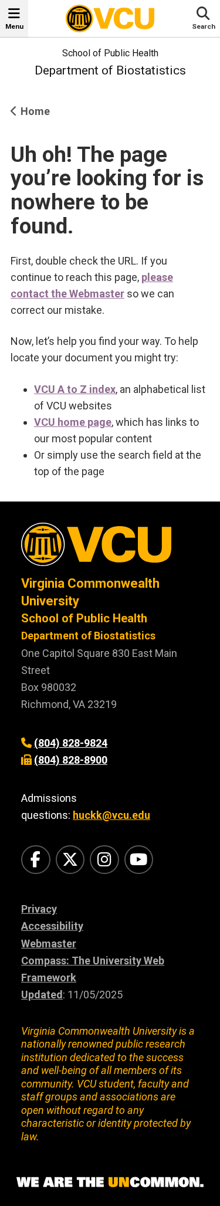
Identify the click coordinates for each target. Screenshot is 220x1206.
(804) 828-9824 (70, 743)
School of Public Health (110, 53)
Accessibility (52, 926)
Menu (14, 26)
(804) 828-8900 (70, 760)
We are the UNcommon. (110, 1182)
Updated (42, 994)
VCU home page (72, 422)
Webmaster (48, 943)
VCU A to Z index (75, 389)
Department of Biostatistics (110, 70)
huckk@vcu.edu (111, 815)
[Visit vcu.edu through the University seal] (110, 549)
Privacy (39, 909)
